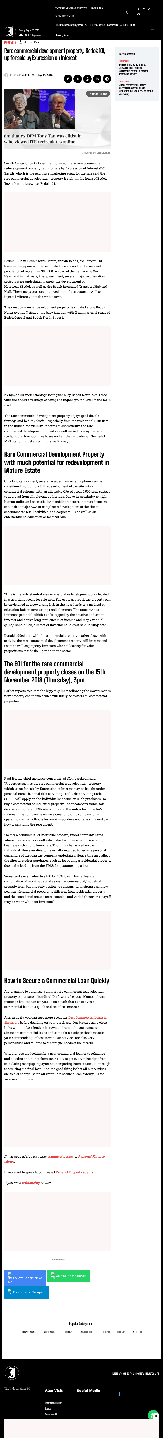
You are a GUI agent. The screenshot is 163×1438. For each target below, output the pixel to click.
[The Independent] (7, 75)
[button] (127, 12)
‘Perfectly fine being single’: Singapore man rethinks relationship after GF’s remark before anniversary (133, 69)
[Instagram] (143, 9)
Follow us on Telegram (29, 1292)
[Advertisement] (57, 222)
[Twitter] (148, 9)
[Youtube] (138, 14)
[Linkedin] (97, 79)
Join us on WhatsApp (71, 1276)
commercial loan (60, 1156)
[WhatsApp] (87, 79)
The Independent (21, 75)
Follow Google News (28, 1278)
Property (10, 42)
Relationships (124, 61)
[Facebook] (138, 9)
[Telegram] (107, 79)
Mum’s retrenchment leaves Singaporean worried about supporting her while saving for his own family (136, 89)
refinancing (31, 1183)
